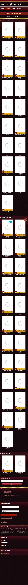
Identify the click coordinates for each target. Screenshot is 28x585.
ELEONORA (7, 211)
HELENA (20, 154)
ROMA (20, 40)
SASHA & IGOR (20, 58)
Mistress (19, 8)
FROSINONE (7, 429)
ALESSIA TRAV (7, 332)
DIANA (7, 154)
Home (2, 8)
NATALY (20, 428)
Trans (13, 8)
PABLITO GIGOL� (19, 472)
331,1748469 (8, 492)
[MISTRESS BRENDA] (7, 191)
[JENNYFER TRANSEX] (7, 389)
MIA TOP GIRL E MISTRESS (20, 134)
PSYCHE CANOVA (7, 370)
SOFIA (7, 115)
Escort (8, 8)
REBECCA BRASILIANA (7, 274)
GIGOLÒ (4, 545)
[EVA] (20, 191)
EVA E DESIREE (20, 173)
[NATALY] (20, 427)
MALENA (7, 428)
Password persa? (6, 518)
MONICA (7, 134)
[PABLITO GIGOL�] (20, 471)
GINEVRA (20, 351)
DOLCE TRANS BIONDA (7, 409)
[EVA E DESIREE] (20, 172)
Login (9, 514)
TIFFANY (20, 332)
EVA (20, 192)
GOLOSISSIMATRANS (7, 255)
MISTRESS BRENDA (7, 192)
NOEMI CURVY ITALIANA (7, 77)
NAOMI (20, 96)
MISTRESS (5, 543)
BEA (7, 96)
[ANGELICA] (20, 312)
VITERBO (7, 40)
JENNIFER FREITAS (7, 313)
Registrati (4, 522)
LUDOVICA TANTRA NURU (20, 38)
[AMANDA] (20, 114)
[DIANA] (7, 153)
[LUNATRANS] (7, 446)
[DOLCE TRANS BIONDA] (7, 408)
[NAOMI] (20, 95)
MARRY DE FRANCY (20, 236)
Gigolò (24, 8)
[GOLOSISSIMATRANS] (7, 254)
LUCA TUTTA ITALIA (7, 472)
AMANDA (20, 115)
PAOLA (7, 236)
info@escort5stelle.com (12, 495)
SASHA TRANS (20, 370)
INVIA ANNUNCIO (14, 13)
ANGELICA (20, 313)
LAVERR (20, 409)
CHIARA (7, 58)
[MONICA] (7, 133)
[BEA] (7, 95)
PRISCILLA (20, 255)
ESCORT (4, 538)
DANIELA (20, 77)
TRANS (4, 540)
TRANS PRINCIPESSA (20, 274)
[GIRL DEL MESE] (5, 553)
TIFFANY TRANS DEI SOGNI (7, 351)
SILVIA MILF (7, 38)
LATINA (19, 193)
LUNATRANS (7, 447)
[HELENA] (20, 153)
